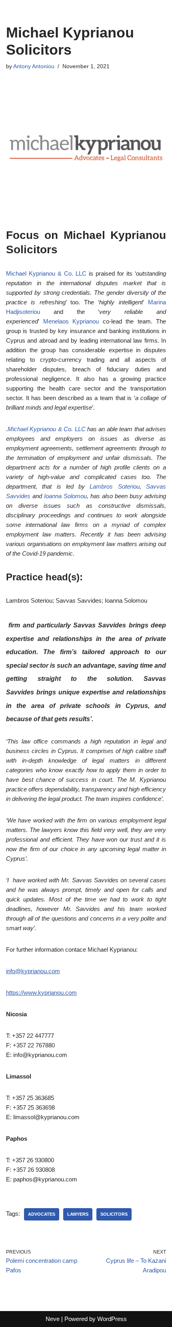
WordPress (112, 1318)
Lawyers (77, 1214)
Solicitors (114, 1214)
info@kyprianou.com (33, 971)
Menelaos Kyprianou (71, 321)
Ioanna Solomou (65, 496)
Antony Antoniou (33, 66)
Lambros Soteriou (114, 486)
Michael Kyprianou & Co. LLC (46, 273)
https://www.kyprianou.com (41, 992)
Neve (53, 1318)
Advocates (41, 1214)
